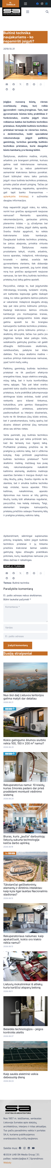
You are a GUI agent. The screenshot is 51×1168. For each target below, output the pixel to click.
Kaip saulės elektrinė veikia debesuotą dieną (20, 1075)
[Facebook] (37, 3)
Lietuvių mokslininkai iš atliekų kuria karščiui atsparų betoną (22, 985)
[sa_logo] (11, 11)
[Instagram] (42, 3)
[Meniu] (25, 3)
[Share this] (13, 84)
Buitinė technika (20, 582)
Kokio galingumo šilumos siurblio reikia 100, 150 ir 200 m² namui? (24, 741)
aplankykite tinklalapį (15, 196)
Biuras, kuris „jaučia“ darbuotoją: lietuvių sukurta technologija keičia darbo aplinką (24, 840)
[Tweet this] (20, 84)
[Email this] (6, 84)
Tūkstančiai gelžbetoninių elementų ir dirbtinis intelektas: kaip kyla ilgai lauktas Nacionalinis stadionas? (25, 889)
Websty (7, 1162)
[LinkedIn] (46, 3)
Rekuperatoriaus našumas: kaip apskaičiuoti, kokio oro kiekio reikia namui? (23, 939)
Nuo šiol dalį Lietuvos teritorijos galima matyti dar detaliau (23, 696)
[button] (47, 11)
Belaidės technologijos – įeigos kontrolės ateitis (23, 1030)
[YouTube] (33, 1148)
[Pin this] (34, 84)
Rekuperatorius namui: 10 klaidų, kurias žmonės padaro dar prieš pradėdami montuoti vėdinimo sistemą (24, 790)
